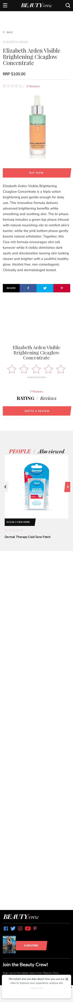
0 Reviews (33, 86)
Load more (36, 988)
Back (9, 32)
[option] (36, 501)
